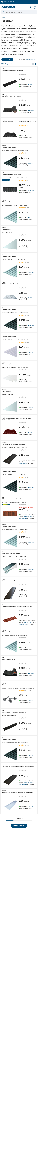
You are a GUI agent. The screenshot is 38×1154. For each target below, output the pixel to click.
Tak (4, 17)
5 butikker (30, 755)
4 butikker (30, 407)
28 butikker (31, 272)
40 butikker (31, 110)
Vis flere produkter (19, 826)
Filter (8, 59)
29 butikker (31, 701)
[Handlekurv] (31, 6)
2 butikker (30, 136)
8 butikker (30, 806)
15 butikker (31, 728)
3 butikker (30, 245)
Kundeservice (23, 464)
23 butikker (31, 163)
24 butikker (31, 487)
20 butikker (31, 569)
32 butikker (31, 218)
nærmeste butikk (28, 462)
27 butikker (31, 190)
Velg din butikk (9, 2)
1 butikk (30, 85)
